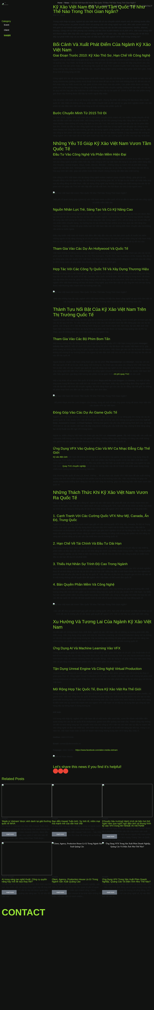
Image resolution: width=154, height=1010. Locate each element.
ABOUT (92, 6)
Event (6, 25)
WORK (105, 6)
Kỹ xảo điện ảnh (60, 457)
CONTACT (147, 6)
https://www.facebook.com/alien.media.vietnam (96, 750)
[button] (55, 771)
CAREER (131, 6)
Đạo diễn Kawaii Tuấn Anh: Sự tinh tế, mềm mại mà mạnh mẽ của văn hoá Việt (76, 822)
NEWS (117, 6)
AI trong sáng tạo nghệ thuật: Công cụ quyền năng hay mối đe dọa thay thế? (24, 880)
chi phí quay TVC (121, 374)
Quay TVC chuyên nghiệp (74, 466)
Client (6, 30)
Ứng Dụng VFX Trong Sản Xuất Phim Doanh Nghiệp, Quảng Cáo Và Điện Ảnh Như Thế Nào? (126, 880)
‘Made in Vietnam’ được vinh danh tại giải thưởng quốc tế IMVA (26, 822)
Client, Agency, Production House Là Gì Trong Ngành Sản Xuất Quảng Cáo (75, 880)
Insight (7, 35)
